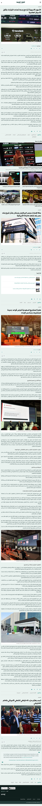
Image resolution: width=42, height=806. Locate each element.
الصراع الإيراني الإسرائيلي (21, 134)
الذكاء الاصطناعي (25, 692)
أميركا (16, 782)
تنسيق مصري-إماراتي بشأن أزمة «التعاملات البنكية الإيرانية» (24, 283)
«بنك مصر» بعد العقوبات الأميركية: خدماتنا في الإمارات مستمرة (24, 288)
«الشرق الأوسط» (34, 45)
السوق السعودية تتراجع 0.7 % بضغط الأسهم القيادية (30, 167)
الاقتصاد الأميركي (26, 782)
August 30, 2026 (35, 760)
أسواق (29, 134)
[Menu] (40, 2)
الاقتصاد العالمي (8, 134)
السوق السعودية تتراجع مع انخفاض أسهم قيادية (11, 186)
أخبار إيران (34, 302)
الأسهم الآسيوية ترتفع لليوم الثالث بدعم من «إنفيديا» (10, 204)
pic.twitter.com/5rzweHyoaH (27, 757)
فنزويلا (12, 782)
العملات (14, 134)
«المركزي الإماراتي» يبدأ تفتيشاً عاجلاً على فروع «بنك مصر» (24, 277)
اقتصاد (21, 302)
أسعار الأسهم (34, 134)
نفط (35, 782)
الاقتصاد (39, 6)
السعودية (18, 692)
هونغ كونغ (34, 136)
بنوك (25, 302)
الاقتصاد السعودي (33, 692)
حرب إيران (29, 302)
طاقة (20, 782)
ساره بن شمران (35, 349)
